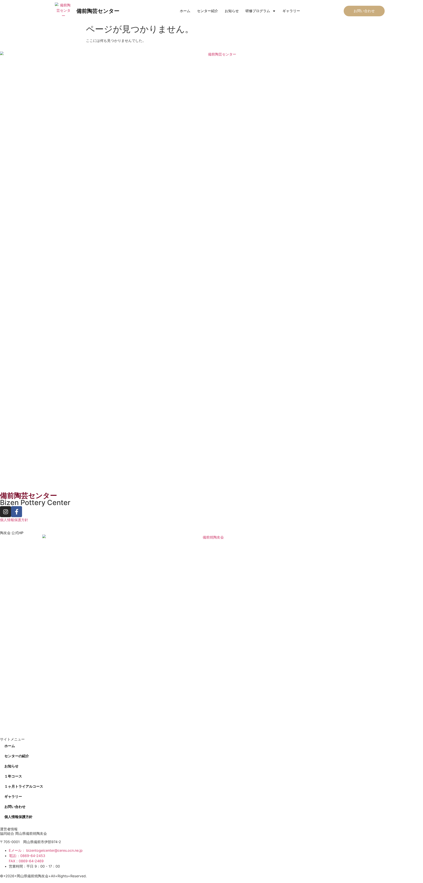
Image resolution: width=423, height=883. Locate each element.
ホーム (185, 10)
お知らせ (232, 10)
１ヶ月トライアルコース (23, 786)
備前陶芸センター (97, 11)
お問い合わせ (15, 807)
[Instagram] (5, 511)
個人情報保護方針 (14, 520)
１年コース (13, 776)
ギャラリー (291, 10)
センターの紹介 (16, 756)
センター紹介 (207, 10)
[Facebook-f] (16, 511)
